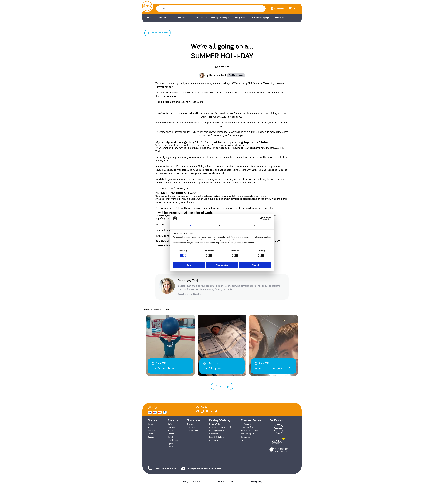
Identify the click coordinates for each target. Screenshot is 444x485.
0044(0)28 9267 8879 (167, 468)
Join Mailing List (247, 434)
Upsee (170, 444)
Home (149, 18)
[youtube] (207, 412)
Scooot (171, 434)
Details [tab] (222, 226)
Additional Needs (236, 75)
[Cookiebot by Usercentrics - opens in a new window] (261, 218)
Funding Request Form (218, 431)
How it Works (214, 424)
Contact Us (279, 18)
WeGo (170, 447)
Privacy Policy (256, 482)
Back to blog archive (159, 33)
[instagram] (202, 412)
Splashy (171, 437)
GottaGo (171, 427)
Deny (189, 265)
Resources (191, 427)
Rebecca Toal (217, 75)
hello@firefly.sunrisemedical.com (204, 468)
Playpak (171, 431)
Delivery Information (249, 427)
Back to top (222, 386)
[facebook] (197, 412)
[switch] (209, 255)
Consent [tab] (187, 226)
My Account (279, 8)
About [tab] (256, 226)
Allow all (255, 265)
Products (151, 431)
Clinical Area (198, 18)
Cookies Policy (153, 437)
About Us (162, 18)
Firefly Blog (240, 18)
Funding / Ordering (219, 18)
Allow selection (222, 265)
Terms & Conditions (225, 482)
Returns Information (249, 431)
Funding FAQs (214, 440)
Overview (190, 424)
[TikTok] (216, 412)
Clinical (151, 434)
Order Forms (214, 434)
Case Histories (192, 431)
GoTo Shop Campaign (260, 18)
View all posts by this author (190, 294)
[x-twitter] (211, 412)
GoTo (170, 424)
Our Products (179, 18)
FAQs (243, 440)
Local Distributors (216, 437)
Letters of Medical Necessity (220, 427)
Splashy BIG (173, 440)
